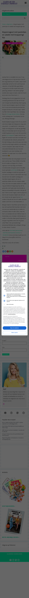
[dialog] (14, 299)
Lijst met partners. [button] (12, 314)
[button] (14, 304)
